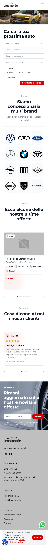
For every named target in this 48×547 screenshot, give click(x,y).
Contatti (7, 523)
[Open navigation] (42, 5)
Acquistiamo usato (12, 515)
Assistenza (8, 519)
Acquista (8, 510)
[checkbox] (5, 73)
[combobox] (24, 43)
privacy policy (19, 424)
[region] (24, 264)
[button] (4, 542)
